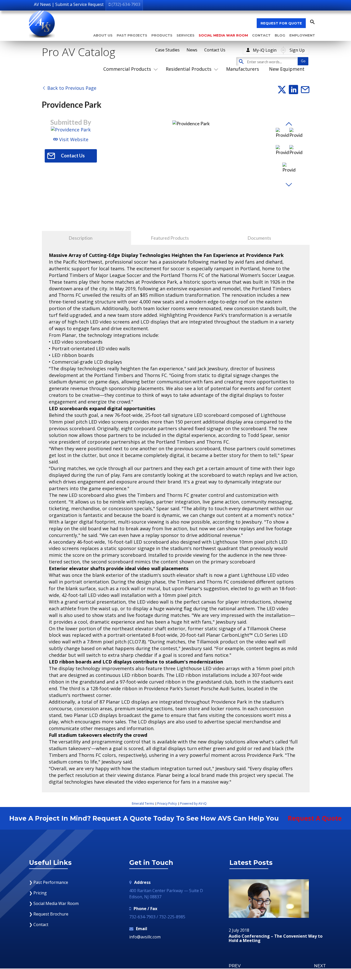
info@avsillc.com (145, 937)
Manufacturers (242, 69)
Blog (280, 35)
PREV (235, 965)
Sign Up (297, 50)
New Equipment (286, 69)
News (192, 50)
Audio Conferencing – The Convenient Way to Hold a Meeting (275, 938)
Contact (261, 35)
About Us (103, 35)
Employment (302, 35)
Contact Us (214, 50)
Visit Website (73, 139)
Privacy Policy (167, 803)
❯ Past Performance (48, 882)
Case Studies (167, 50)
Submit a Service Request (79, 4)
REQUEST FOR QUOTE (281, 23)
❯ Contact (38, 924)
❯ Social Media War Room (54, 903)
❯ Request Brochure (48, 914)
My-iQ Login (264, 50)
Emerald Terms (143, 803)
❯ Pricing (38, 893)
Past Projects (132, 35)
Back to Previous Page (71, 88)
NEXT (320, 965)
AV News (42, 4)
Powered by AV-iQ (193, 803)
